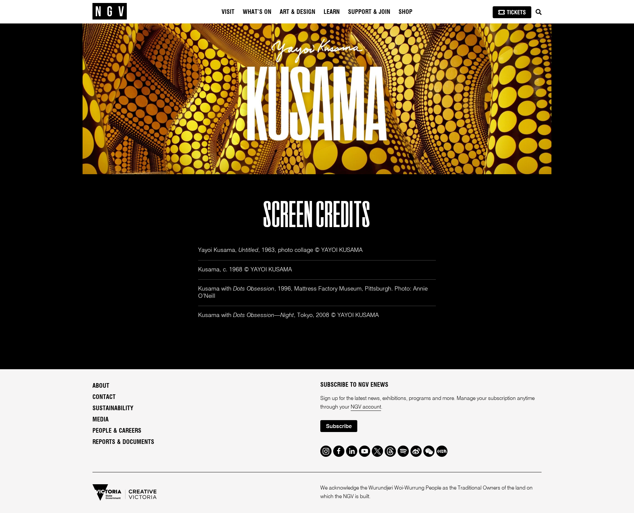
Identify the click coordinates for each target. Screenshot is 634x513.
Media (100, 420)
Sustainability (112, 409)
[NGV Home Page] (109, 11)
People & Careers (116, 431)
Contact (104, 397)
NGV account (366, 407)
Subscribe (339, 426)
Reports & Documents (123, 442)
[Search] (539, 12)
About (100, 386)
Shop (405, 12)
